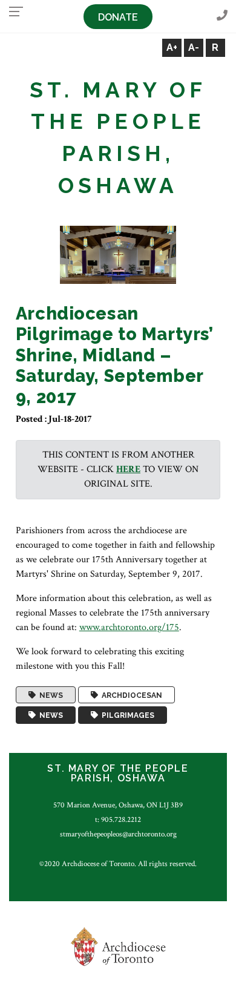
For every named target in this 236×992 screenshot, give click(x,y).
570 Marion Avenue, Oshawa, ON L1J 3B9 (118, 805)
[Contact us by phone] (222, 16)
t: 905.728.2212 (118, 819)
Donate (118, 17)
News (49, 695)
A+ (171, 47)
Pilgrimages (126, 715)
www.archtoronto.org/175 (129, 627)
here (128, 469)
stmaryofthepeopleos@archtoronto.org (118, 834)
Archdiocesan (130, 695)
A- (193, 47)
